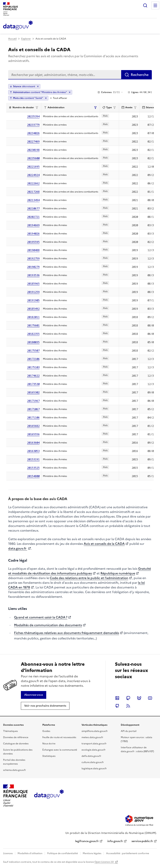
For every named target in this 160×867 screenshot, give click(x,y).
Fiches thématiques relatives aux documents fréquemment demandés (66, 632)
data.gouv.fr (17, 548)
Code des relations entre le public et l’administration (89, 578)
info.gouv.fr (115, 841)
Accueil (12, 38)
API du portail (128, 731)
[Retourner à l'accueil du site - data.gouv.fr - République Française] (49, 795)
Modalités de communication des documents (48, 625)
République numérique (117, 573)
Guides (46, 731)
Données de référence (15, 737)
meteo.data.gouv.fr (92, 737)
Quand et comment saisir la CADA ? (40, 617)
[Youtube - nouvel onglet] (150, 698)
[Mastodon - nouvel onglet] (128, 698)
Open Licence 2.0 (104, 862)
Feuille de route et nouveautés (59, 737)
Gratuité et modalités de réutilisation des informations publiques (79, 571)
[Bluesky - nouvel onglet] (139, 698)
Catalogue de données (15, 743)
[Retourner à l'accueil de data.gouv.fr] (18, 25)
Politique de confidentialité (62, 853)
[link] (33, 695)
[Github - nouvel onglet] (117, 706)
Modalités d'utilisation (30, 853)
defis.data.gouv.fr (91, 756)
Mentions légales (92, 853)
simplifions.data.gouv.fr (95, 731)
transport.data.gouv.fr (94, 743)
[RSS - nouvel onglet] (128, 706)
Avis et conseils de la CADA (104, 543)
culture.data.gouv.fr (93, 762)
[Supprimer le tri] (38, 86)
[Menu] (155, 5)
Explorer (26, 38)
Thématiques (10, 731)
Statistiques (48, 756)
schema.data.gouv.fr (14, 770)
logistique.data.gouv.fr (94, 768)
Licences (8, 853)
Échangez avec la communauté (59, 750)
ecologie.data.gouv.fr (94, 750)
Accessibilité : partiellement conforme (127, 853)
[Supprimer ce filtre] (70, 92)
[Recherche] (145, 5)
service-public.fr (142, 841)
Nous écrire (48, 743)
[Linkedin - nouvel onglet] (117, 698)
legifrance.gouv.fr (87, 841)
